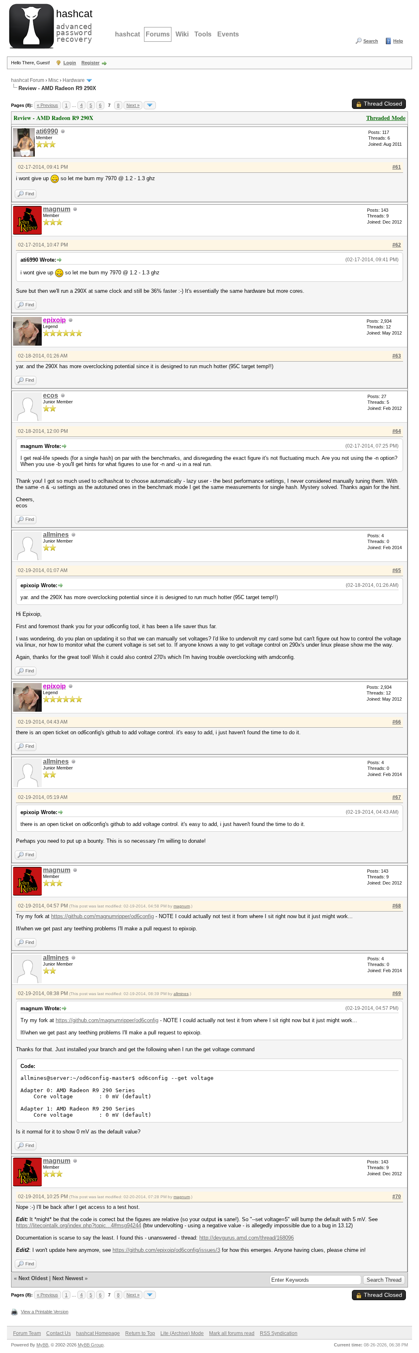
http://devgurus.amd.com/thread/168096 (246, 1238)
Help (398, 40)
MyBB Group (91, 1344)
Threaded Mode (385, 117)
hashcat (127, 34)
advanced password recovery (72, 25)
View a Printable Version (44, 1311)
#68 (396, 906)
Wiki (182, 34)
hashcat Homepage (98, 1333)
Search (370, 40)
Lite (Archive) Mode (182, 1333)
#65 (396, 570)
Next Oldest (32, 1278)
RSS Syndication (278, 1333)
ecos (50, 395)
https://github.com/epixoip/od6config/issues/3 (166, 1250)
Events (228, 34)
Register (90, 62)
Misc (53, 80)
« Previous (47, 105)
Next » (133, 105)
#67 (396, 797)
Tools (203, 34)
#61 (396, 167)
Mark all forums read (232, 1333)
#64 (396, 431)
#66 (396, 722)
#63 (396, 356)
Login (69, 62)
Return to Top (140, 1333)
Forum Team (27, 1333)
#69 (396, 993)
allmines (56, 534)
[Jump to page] (150, 105)
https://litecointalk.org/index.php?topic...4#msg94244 (78, 1225)
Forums (158, 34)
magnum (56, 209)
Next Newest (67, 1278)
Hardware (74, 80)
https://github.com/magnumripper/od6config (102, 916)
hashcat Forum (27, 80)
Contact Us (58, 1333)
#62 (396, 245)
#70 (396, 1196)
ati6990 (47, 131)
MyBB (42, 1344)
